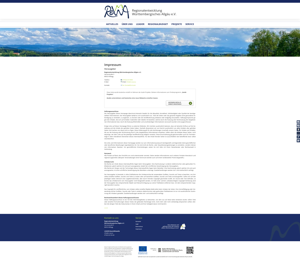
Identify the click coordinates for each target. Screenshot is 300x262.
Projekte (176, 24)
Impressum (139, 229)
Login (137, 224)
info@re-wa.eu (131, 82)
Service (189, 24)
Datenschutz (139, 226)
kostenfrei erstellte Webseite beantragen (174, 103)
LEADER (140, 24)
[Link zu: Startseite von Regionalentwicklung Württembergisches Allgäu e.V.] (140, 12)
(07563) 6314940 (127, 80)
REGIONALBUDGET (158, 24)
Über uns (127, 24)
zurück (106, 208)
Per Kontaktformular (129, 85)
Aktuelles (112, 24)
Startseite (138, 221)
